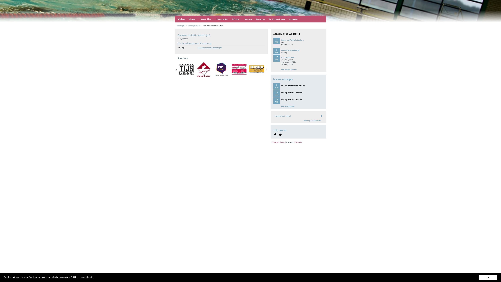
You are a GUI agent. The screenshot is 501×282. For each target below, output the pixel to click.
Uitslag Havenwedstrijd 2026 (293, 85)
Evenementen (222, 19)
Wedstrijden (206, 19)
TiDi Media (298, 142)
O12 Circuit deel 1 (288, 57)
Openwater (260, 19)
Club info (236, 19)
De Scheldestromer (277, 19)
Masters (248, 19)
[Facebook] (275, 135)
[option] (186, 69)
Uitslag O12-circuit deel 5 (291, 100)
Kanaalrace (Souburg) (290, 50)
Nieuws (192, 19)
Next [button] (266, 69)
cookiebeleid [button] (87, 277)
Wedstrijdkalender (194, 26)
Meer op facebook (311, 120)
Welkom (181, 19)
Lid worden (293, 19)
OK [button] (488, 277)
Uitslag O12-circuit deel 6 (291, 93)
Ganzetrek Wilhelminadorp (292, 40)
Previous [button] (177, 69)
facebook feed (283, 116)
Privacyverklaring (278, 142)
